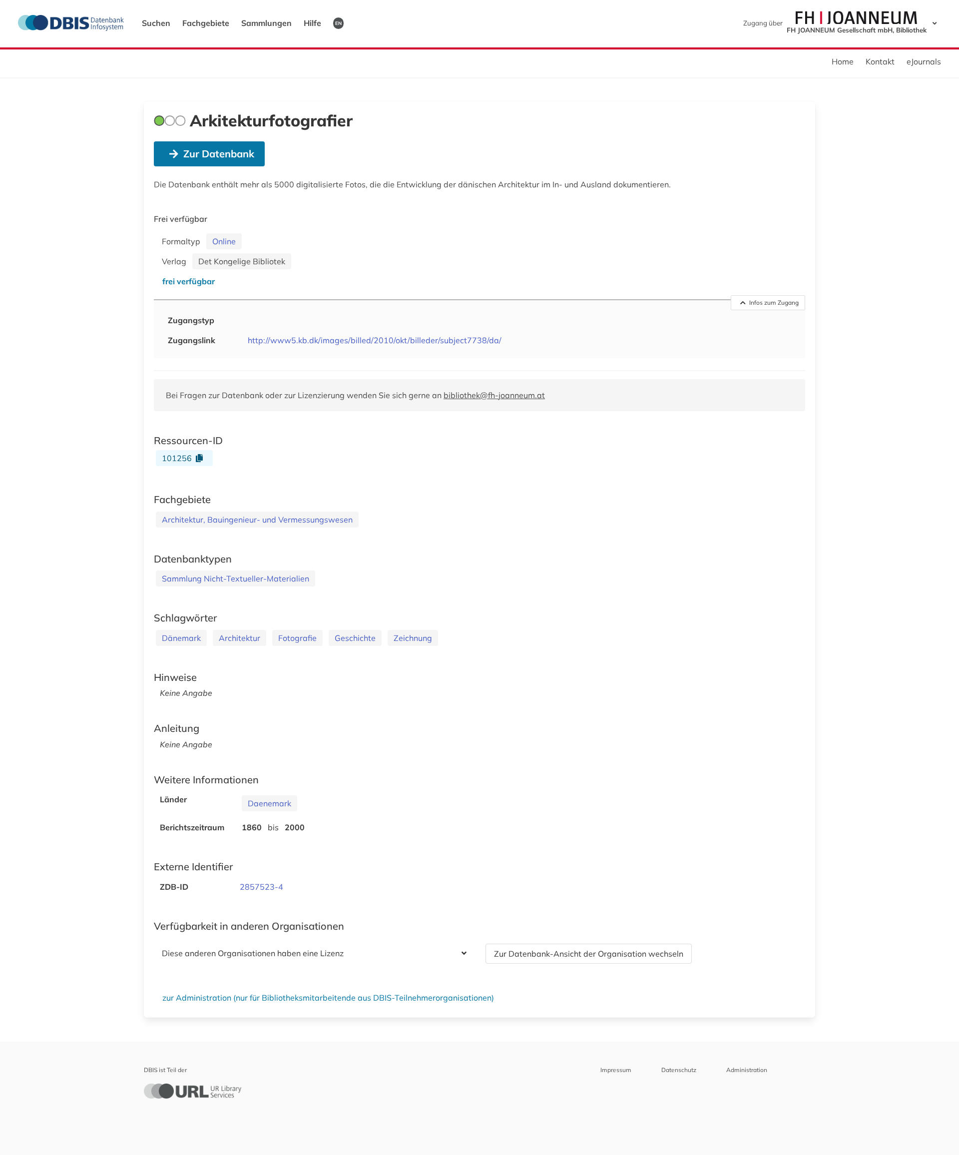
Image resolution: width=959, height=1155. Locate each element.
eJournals (924, 61)
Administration (746, 1070)
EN (338, 23)
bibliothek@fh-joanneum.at (494, 395)
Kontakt (880, 61)
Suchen (156, 23)
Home (843, 61)
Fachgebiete (205, 23)
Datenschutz (678, 1070)
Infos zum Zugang (774, 302)
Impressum (615, 1070)
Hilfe (312, 23)
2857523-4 (261, 887)
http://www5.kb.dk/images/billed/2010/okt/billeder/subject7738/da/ (374, 340)
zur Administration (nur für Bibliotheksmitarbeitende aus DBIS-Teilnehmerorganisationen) (328, 998)
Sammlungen (266, 23)
